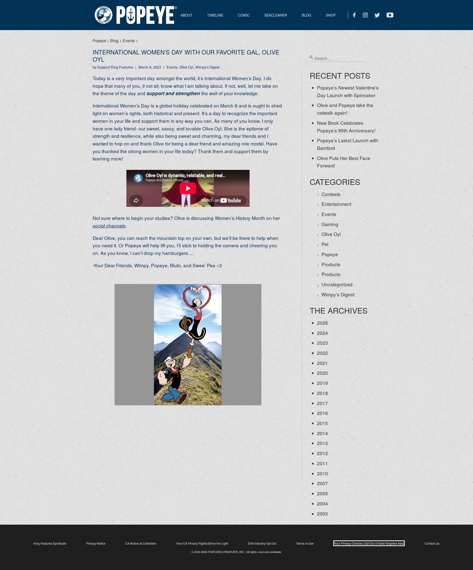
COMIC (244, 15)
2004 (322, 503)
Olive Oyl (331, 234)
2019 (322, 382)
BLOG (306, 15)
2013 (322, 443)
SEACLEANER (275, 15)
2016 (322, 413)
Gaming (329, 224)
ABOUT (186, 15)
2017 (322, 403)
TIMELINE (215, 15)
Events (328, 214)
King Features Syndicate (50, 543)
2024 (322, 332)
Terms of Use (305, 543)
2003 (322, 513)
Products (330, 264)
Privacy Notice (95, 543)
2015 (322, 423)
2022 (322, 352)
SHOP (331, 15)
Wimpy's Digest (337, 294)
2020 (322, 372)
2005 (322, 493)
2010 (322, 473)
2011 (322, 463)
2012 (322, 453)
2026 (322, 322)
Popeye (329, 254)
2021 (322, 362)
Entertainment (336, 203)
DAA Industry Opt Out (262, 543)
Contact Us (432, 543)
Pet (324, 244)
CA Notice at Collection (140, 543)
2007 (322, 483)
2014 (322, 433)
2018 (322, 393)
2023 (322, 342)
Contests (330, 194)
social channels (109, 225)
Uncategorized (337, 284)
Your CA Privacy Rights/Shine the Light (202, 543)
